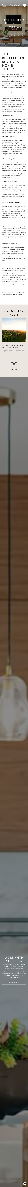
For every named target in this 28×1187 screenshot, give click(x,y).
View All (14, 370)
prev (12, 364)
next (16, 364)
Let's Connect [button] (14, 982)
